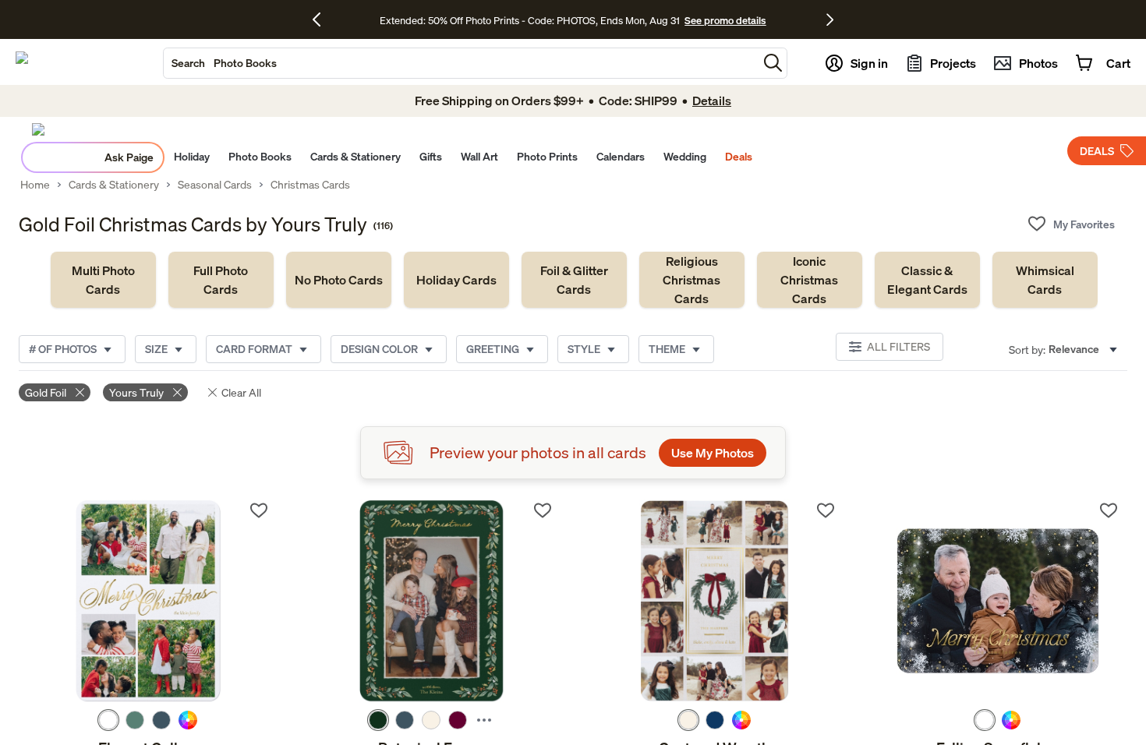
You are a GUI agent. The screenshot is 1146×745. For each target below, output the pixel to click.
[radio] (108, 720)
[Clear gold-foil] (80, 392)
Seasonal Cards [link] (215, 184)
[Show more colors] (484, 720)
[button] (773, 62)
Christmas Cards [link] (310, 184)
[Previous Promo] (322, 19)
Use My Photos (712, 452)
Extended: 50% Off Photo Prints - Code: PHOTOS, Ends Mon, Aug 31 (530, 20)
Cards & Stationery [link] (114, 184)
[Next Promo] (829, 19)
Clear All (241, 392)
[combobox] (460, 63)
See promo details (725, 20)
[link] (103, 280)
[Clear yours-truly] (177, 392)
